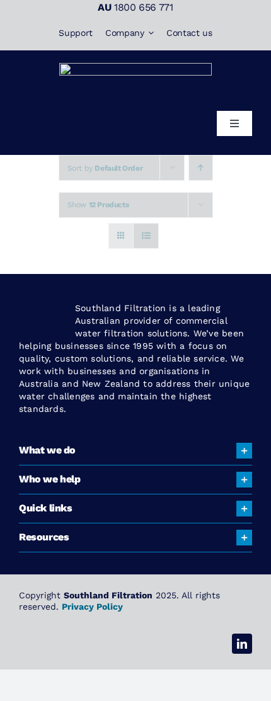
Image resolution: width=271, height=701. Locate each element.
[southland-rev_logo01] (135, 68)
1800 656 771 (143, 7)
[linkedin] (242, 644)
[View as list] (146, 236)
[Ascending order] (200, 168)
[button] (135, 450)
